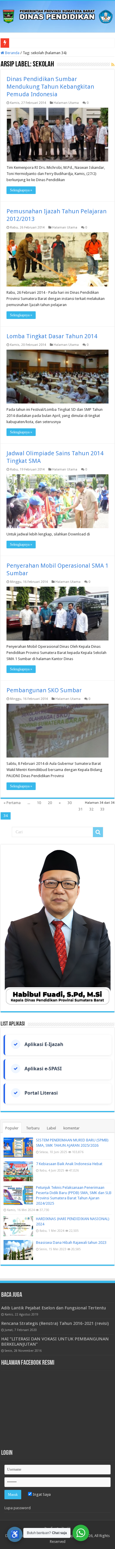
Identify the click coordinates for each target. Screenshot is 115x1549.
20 (50, 803)
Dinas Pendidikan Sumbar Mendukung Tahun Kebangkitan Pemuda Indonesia (50, 86)
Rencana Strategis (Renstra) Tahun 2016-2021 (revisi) (55, 1323)
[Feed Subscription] (112, 64)
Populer (12, 1128)
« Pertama (12, 803)
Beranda (11, 53)
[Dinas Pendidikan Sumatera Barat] (57, 15)
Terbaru (33, 1128)
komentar (71, 1128)
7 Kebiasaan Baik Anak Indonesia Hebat (69, 1164)
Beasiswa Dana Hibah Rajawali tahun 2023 (71, 1242)
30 (70, 803)
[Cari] (98, 832)
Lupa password (17, 1508)
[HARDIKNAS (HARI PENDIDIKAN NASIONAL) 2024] (18, 1226)
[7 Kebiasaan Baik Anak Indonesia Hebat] (18, 1171)
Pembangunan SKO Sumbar (44, 690)
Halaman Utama (66, 103)
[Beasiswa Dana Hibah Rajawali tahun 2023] (18, 1250)
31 (80, 809)
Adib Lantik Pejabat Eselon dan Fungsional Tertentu (53, 1308)
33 (102, 809)
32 (91, 809)
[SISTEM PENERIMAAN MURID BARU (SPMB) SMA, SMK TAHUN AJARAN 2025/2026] (18, 1148)
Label (51, 1128)
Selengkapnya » (21, 190)
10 (39, 803)
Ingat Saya (41, 1494)
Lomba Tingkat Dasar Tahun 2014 (51, 336)
